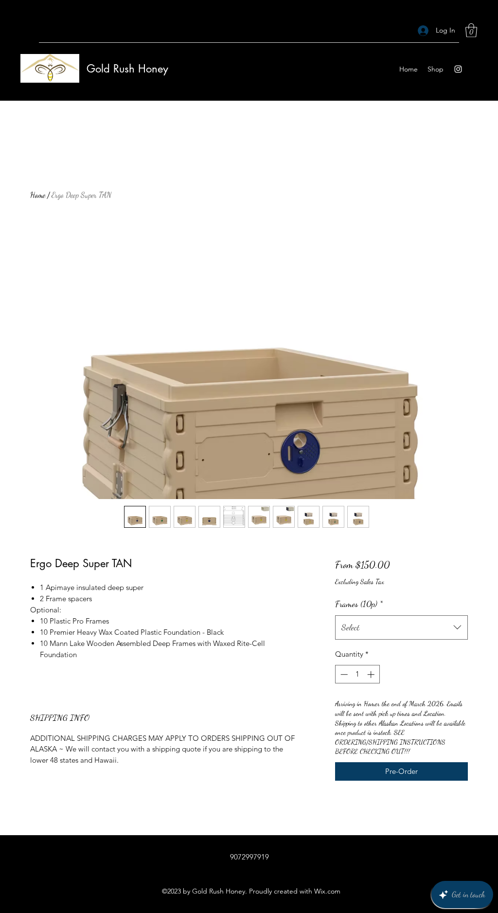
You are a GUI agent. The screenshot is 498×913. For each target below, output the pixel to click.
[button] (471, 30)
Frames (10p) (359, 603)
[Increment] (371, 674)
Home (37, 194)
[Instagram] (458, 69)
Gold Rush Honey (127, 68)
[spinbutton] (357, 674)
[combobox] (401, 627)
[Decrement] (343, 674)
